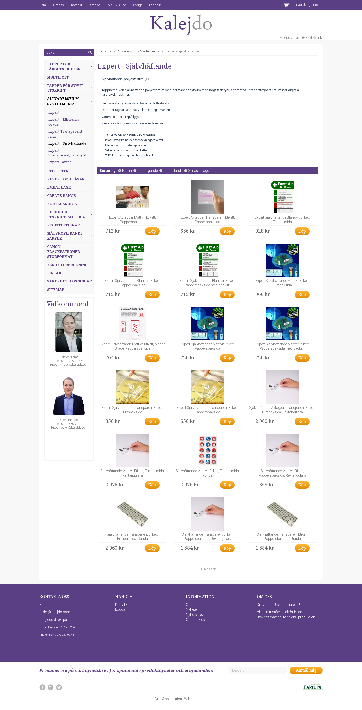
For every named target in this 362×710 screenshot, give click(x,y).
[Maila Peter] (69, 396)
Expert (53, 112)
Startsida (104, 51)
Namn (127, 171)
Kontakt (76, 5)
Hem (42, 5)
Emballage (59, 187)
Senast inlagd (198, 171)
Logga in (155, 5)
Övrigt (137, 5)
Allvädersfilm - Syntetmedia (64, 101)
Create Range (61, 196)
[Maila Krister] (69, 333)
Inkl (320, 38)
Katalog (94, 5)
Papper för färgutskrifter (63, 66)
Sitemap (55, 290)
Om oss (58, 5)
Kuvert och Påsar (65, 179)
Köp (152, 231)
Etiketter (57, 171)
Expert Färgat (59, 162)
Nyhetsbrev (194, 615)
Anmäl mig (306, 670)
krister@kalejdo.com (74, 364)
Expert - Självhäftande (67, 143)
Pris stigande (147, 171)
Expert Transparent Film (65, 133)
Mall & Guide (117, 5)
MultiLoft (58, 77)
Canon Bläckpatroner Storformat (63, 252)
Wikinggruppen (195, 699)
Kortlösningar (63, 204)
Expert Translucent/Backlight (67, 152)
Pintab (54, 273)
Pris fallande (172, 171)
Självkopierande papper (65, 235)
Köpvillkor (123, 604)
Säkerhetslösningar (69, 281)
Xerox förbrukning (67, 265)
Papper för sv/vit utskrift (65, 88)
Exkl (309, 38)
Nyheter (192, 609)
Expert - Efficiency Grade (64, 121)
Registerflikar (63, 225)
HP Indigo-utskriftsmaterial (67, 214)
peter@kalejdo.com (74, 427)
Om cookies (195, 620)
